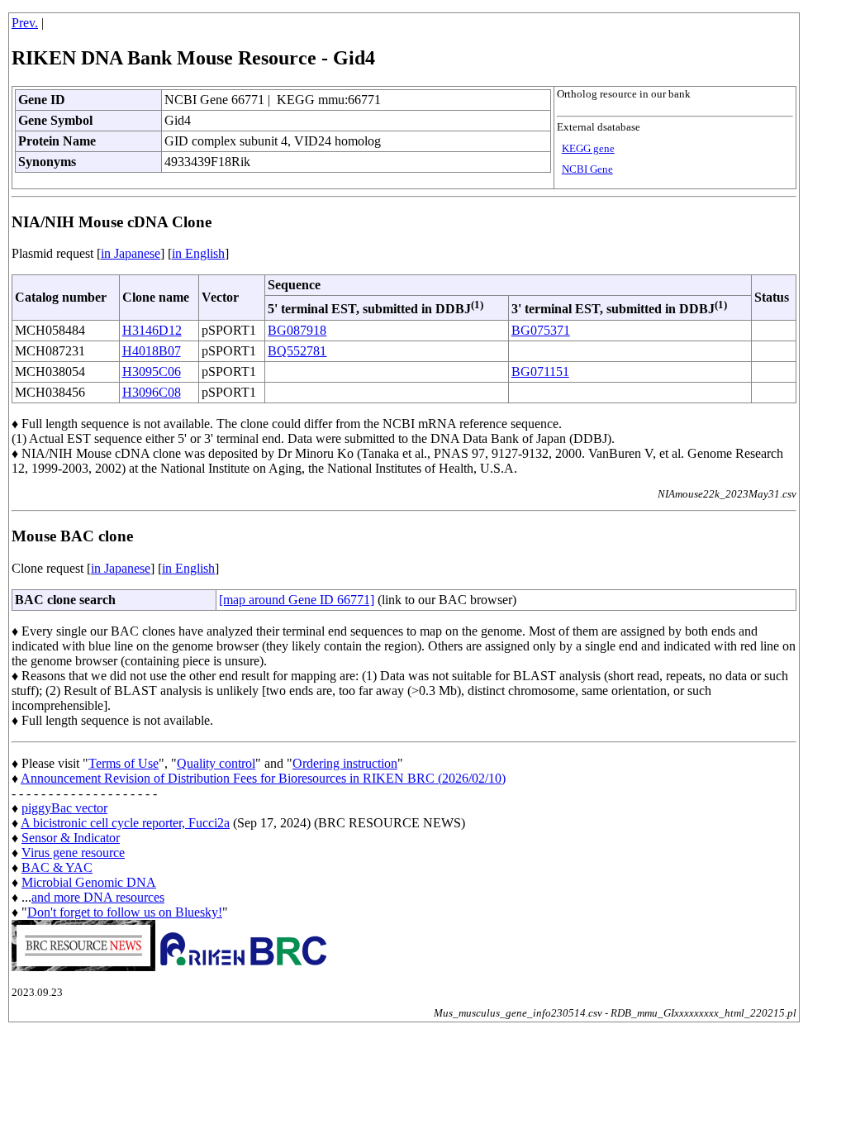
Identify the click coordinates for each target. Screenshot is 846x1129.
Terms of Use (123, 763)
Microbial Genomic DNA (88, 882)
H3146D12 (152, 330)
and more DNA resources (97, 897)
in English (198, 253)
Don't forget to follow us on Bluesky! (124, 912)
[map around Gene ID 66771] (296, 600)
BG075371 (540, 330)
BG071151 (540, 371)
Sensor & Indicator (70, 838)
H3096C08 (151, 392)
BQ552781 (297, 351)
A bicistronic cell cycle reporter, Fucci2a (125, 823)
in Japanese (130, 253)
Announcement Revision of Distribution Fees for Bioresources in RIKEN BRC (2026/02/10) (263, 778)
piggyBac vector (64, 808)
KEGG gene (588, 149)
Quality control (216, 763)
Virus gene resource (73, 853)
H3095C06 (151, 371)
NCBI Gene (587, 169)
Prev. (25, 23)
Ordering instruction (344, 763)
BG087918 (297, 330)
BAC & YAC (57, 867)
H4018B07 (151, 351)
